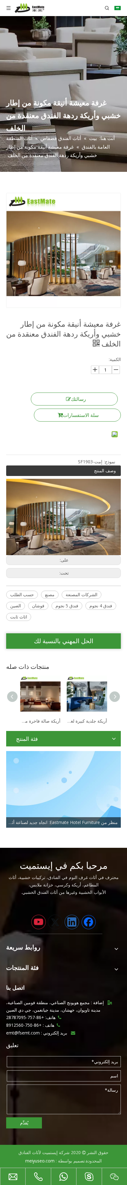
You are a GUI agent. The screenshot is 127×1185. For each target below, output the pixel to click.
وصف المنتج (105, 471)
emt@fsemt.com (23, 1033)
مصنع (50, 594)
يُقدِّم (24, 1123)
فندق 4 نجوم (100, 606)
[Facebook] (88, 922)
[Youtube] (38, 922)
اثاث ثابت (18, 617)
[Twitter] (55, 922)
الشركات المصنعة (81, 594)
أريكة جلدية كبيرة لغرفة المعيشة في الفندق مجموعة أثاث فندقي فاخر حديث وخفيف (49, 721)
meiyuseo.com (40, 1161)
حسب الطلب (22, 594)
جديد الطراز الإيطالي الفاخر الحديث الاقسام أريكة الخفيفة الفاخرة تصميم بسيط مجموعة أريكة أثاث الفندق (96, 721)
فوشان (38, 606)
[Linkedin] (71, 922)
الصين (15, 606)
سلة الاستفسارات (81, 415)
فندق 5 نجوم (66, 606)
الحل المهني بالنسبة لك (63, 641)
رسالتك (78, 399)
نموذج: (109, 462)
